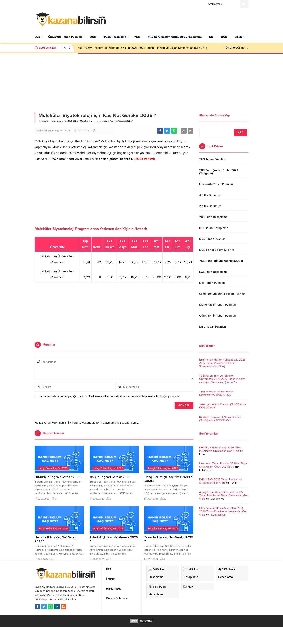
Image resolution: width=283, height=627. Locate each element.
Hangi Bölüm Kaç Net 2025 (64, 121)
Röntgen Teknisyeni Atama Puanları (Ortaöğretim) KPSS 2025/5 (220, 418)
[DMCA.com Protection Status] (141, 621)
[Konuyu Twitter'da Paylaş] (167, 131)
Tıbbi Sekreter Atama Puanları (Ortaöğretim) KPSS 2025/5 (216, 393)
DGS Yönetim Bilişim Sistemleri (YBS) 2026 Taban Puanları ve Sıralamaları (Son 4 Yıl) (223, 511)
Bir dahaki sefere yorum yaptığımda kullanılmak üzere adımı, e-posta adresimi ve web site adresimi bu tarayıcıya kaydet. (109, 396)
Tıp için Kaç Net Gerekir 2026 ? (111, 477)
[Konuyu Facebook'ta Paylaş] (160, 131)
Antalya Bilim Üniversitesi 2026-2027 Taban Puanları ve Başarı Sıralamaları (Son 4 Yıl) (223, 495)
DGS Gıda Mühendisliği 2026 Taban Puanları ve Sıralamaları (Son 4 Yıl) (220, 449)
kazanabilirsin (218, 514)
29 (164, 498)
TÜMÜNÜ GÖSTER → (236, 47)
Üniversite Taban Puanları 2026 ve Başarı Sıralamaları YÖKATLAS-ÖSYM (223, 465)
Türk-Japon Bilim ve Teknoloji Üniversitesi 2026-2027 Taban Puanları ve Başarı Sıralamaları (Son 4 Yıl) (222, 379)
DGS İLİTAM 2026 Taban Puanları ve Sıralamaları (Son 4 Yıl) (220, 481)
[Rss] (63, 606)
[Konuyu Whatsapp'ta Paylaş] (174, 131)
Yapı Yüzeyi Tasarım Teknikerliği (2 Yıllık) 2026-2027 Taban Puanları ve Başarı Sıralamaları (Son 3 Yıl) (142, 48)
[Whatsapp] (50, 606)
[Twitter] (44, 606)
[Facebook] (37, 606)
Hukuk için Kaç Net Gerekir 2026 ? (58, 477)
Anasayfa (43, 121)
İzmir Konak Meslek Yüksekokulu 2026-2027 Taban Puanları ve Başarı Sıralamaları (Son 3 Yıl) (222, 363)
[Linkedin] (57, 606)
